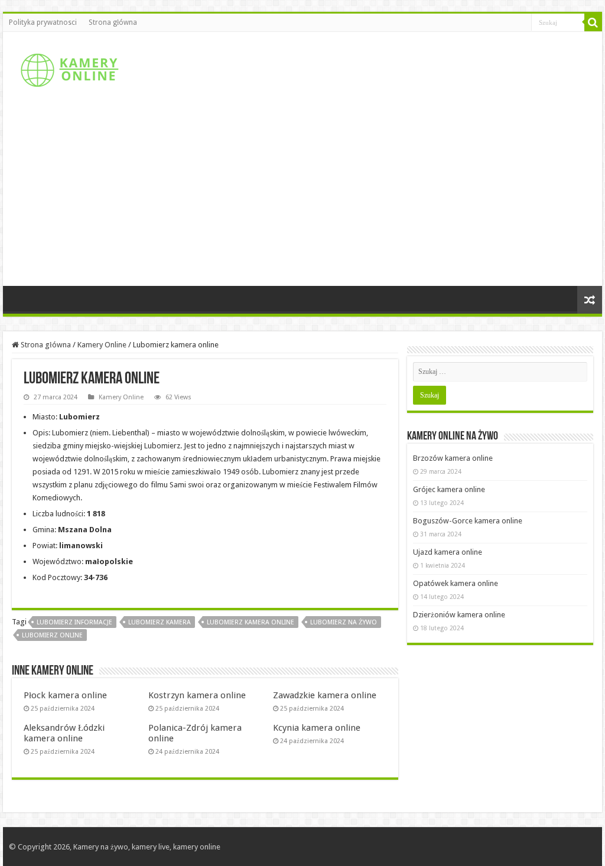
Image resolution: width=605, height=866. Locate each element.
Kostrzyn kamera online (197, 695)
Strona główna (113, 22)
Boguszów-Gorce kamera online (467, 520)
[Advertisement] (302, 197)
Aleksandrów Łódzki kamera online (64, 733)
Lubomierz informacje (74, 622)
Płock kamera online (65, 695)
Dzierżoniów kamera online (459, 614)
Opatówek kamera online (455, 583)
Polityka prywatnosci (43, 22)
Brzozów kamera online (453, 458)
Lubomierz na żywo (343, 622)
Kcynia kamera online (316, 727)
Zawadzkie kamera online (324, 695)
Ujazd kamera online (447, 552)
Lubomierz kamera (159, 622)
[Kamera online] (68, 68)
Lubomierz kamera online (250, 622)
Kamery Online (101, 344)
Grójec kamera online (449, 489)
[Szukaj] (593, 22)
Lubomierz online (52, 635)
